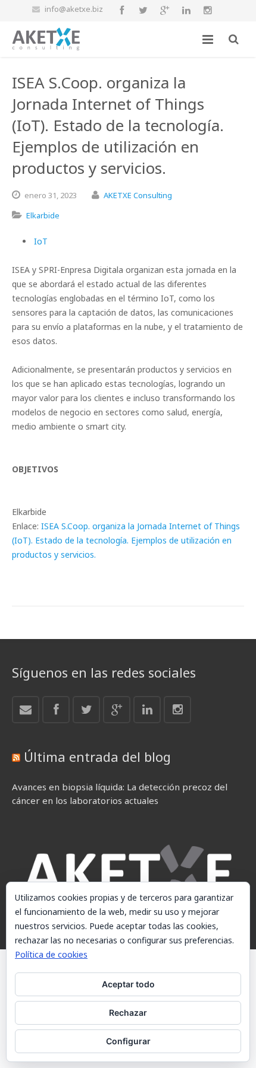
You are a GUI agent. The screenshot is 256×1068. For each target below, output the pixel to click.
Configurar (128, 1041)
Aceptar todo (128, 984)
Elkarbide (43, 215)
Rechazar (128, 1012)
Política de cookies (51, 954)
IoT (41, 241)
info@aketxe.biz (74, 9)
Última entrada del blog (97, 756)
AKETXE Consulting (138, 195)
